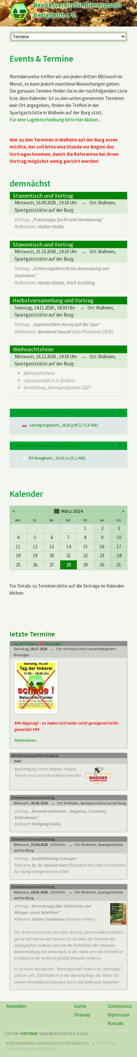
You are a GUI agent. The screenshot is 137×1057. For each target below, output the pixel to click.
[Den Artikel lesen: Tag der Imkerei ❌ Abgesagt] (36, 686)
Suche (80, 1006)
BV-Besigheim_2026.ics (57, 458)
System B (29, 1033)
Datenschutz (121, 1006)
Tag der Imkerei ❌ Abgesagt (36, 643)
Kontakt (116, 1023)
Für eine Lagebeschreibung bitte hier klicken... (55, 120)
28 (68, 565)
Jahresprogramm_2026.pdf (63, 425)
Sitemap (82, 1015)
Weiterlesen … (27, 740)
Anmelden (16, 1006)
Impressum (119, 1015)
